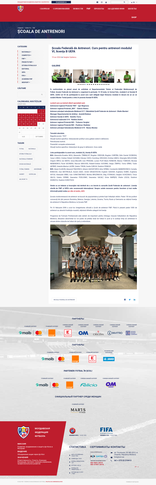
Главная (20, 28)
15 (39, 119)
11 (23, 119)
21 (35, 124)
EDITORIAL (25, 69)
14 (35, 119)
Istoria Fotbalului (29, 65)
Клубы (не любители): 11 (76, 468)
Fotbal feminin (24, 169)
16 (43, 119)
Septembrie (39, 136)
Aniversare (37, 169)
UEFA (23, 72)
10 (19, 119)
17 (19, 124)
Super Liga (32, 174)
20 (31, 124)
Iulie (23, 136)
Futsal (21, 149)
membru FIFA (104, 435)
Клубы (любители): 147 (77, 462)
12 (27, 119)
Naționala (32, 149)
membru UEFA (73, 435)
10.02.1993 (83, 435)
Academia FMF (27, 79)
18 (23, 124)
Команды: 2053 (76, 458)
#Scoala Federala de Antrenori (64, 300)
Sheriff (21, 174)
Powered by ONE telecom (132, 481)
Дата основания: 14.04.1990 (77, 455)
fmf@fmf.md (119, 457)
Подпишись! (61, 2)
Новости (28, 28)
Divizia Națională (25, 164)
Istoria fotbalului (25, 154)
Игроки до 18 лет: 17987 (77, 472)
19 (27, 124)
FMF (33, 28)
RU (134, 2)
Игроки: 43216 (76, 465)
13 (31, 119)
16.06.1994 (113, 435)
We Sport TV (23, 179)
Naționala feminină (26, 159)
